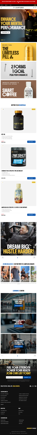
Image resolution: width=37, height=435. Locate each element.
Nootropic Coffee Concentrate (6, 402)
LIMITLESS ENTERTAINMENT (5, 421)
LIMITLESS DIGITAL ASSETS (4, 423)
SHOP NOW (4, 32)
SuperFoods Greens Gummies (23, 395)
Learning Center (21, 410)
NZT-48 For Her (3, 397)
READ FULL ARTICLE (18, 305)
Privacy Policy (23, 381)
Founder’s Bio (3, 412)
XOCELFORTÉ (21, 421)
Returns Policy (14, 433)
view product (3, 108)
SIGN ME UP (26, 377)
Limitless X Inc (18, 431)
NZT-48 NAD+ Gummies (22, 400)
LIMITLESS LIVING (21, 420)
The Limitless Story (4, 410)
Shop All (2, 404)
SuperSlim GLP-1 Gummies (23, 397)
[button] (1, 7)
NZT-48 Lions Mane (4, 395)
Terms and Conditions (24, 433)
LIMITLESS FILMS (3, 420)
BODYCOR (20, 423)
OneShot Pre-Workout (4, 400)
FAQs (10, 433)
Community (20, 412)
